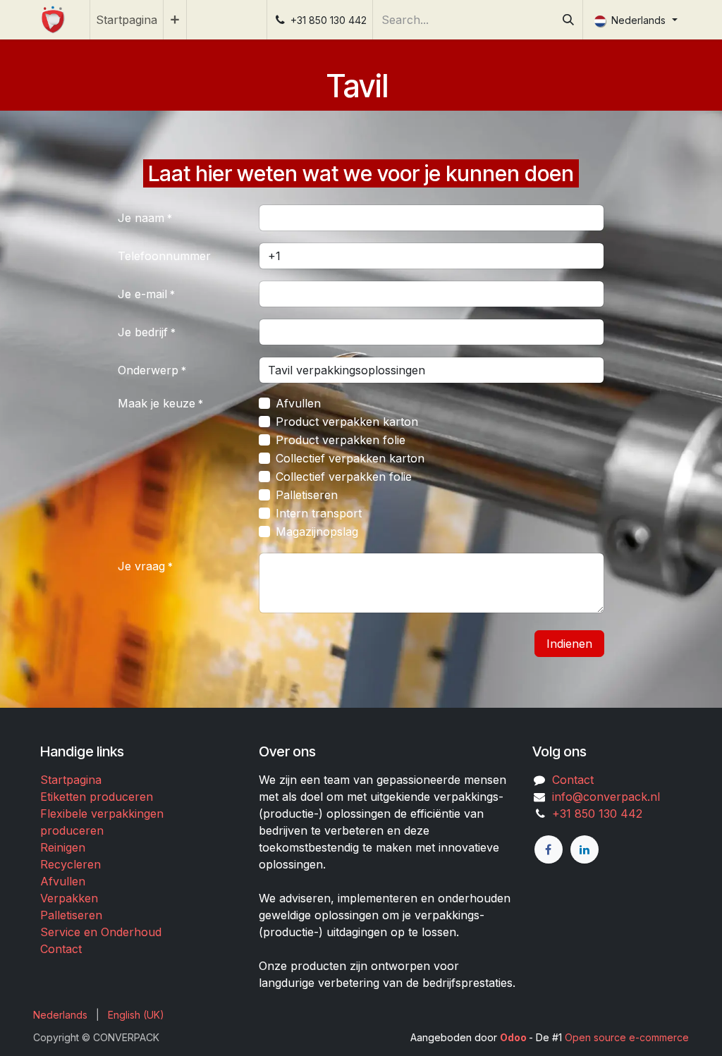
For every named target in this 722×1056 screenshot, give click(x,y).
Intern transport (319, 513)
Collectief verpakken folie (344, 476)
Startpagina (71, 780)
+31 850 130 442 (593, 813)
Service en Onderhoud (100, 932)
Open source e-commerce (627, 1037)
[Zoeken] (568, 19)
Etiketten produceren (96, 797)
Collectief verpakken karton (350, 458)
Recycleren (70, 864)
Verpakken (69, 898)
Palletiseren (307, 495)
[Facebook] (548, 849)
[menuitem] (126, 19)
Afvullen (298, 403)
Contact (61, 949)
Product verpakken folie (340, 440)
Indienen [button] (569, 644)
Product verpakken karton (347, 422)
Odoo (514, 1037)
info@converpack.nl (606, 797)
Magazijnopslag (317, 531)
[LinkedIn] (584, 849)
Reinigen (62, 847)
